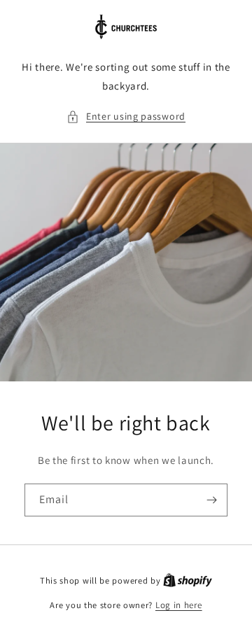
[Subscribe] (211, 500)
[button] (126, 116)
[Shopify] (187, 580)
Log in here (178, 605)
